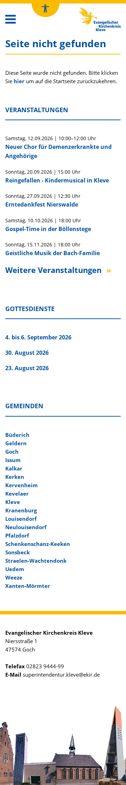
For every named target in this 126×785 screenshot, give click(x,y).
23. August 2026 (27, 368)
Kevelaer (17, 493)
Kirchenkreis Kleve (93, 9)
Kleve (12, 501)
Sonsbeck (17, 552)
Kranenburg (21, 510)
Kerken (14, 476)
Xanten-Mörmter (27, 585)
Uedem (14, 569)
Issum (13, 459)
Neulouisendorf (26, 527)
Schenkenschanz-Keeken (37, 543)
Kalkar (13, 468)
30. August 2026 (27, 353)
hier (19, 81)
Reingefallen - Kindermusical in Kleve (57, 180)
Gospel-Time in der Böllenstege (48, 229)
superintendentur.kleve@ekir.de (61, 674)
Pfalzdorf (17, 535)
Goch (12, 451)
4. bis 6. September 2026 (38, 337)
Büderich (17, 434)
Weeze (13, 577)
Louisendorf (21, 518)
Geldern (16, 443)
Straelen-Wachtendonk (35, 560)
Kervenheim (21, 485)
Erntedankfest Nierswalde (41, 204)
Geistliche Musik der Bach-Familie (52, 253)
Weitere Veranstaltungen (53, 270)
